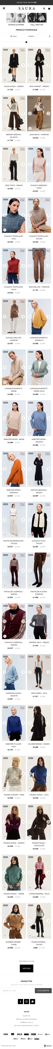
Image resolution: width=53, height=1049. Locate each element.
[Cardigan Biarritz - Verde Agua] (39, 367)
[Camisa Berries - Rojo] (39, 872)
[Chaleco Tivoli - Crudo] (39, 520)
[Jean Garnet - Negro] (39, 65)
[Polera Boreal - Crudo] (39, 921)
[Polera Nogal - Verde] (14, 872)
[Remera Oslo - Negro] (39, 621)
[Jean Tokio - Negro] (14, 164)
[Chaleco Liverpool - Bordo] (14, 621)
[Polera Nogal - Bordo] (14, 822)
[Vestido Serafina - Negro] (39, 469)
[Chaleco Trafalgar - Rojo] (14, 266)
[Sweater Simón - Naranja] (14, 469)
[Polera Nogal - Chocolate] (39, 822)
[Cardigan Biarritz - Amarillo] (39, 316)
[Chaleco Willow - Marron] (14, 316)
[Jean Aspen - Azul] (39, 672)
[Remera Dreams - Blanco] (14, 113)
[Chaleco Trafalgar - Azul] (14, 215)
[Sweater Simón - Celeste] (39, 418)
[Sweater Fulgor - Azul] (14, 723)
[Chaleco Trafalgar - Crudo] (39, 215)
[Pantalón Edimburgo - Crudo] (14, 520)
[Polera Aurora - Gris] (14, 773)
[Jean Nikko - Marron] (39, 113)
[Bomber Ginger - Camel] (14, 921)
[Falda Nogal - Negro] (14, 65)
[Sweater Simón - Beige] (14, 418)
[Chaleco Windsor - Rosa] (39, 164)
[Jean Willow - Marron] (39, 266)
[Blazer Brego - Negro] (39, 723)
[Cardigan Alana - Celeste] (14, 672)
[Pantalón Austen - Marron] (39, 570)
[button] (44, 8)
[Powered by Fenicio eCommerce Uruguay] (48, 1046)
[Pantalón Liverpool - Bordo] (14, 570)
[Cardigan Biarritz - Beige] (14, 367)
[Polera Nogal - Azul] (39, 773)
